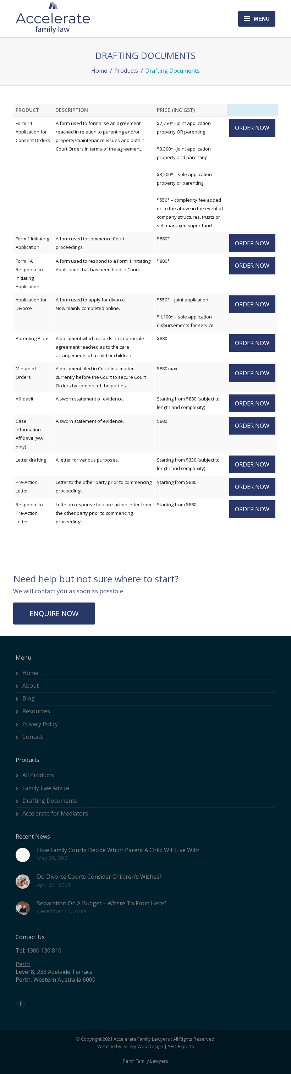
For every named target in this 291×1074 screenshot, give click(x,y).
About (30, 685)
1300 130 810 (44, 950)
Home (99, 71)
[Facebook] (20, 1003)
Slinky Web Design (143, 1046)
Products (126, 71)
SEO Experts (181, 1046)
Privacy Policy (40, 724)
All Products (38, 775)
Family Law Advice (45, 788)
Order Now (252, 128)
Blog (28, 698)
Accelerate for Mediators (55, 813)
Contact (32, 737)
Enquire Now (53, 613)
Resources (36, 711)
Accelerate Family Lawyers (142, 1039)
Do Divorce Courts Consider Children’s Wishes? (99, 877)
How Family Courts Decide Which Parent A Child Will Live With (118, 850)
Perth (23, 964)
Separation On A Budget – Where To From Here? (101, 903)
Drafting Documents (49, 801)
